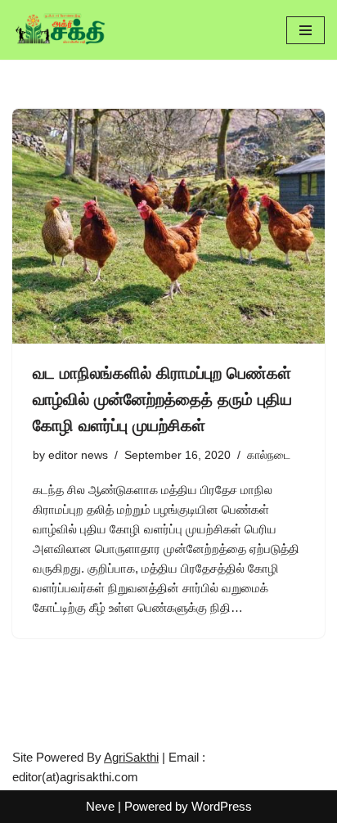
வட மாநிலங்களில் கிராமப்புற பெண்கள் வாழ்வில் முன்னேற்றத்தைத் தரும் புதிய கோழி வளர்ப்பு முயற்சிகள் (162, 399)
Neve (100, 806)
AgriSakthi (131, 757)
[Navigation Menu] (305, 30)
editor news (78, 455)
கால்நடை (268, 455)
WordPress (221, 806)
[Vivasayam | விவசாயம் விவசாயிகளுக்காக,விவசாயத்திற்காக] (61, 29)
